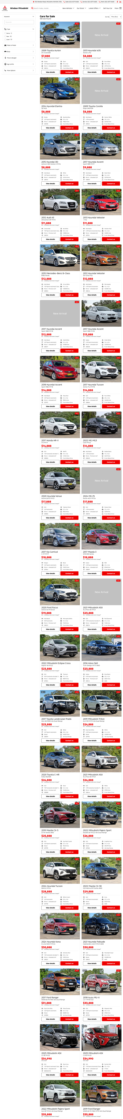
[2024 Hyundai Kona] (60, 926)
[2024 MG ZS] (102, 480)
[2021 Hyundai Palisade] (102, 926)
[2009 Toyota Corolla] (102, 90)
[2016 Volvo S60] (102, 647)
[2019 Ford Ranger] (102, 1093)
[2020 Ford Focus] (60, 592)
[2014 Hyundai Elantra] (60, 90)
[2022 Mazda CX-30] (102, 870)
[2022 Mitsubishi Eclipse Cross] (60, 647)
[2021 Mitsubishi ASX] (102, 592)
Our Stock (80, 8)
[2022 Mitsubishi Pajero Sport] (102, 814)
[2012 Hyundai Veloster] (102, 257)
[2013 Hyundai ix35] (102, 35)
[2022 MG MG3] (102, 425)
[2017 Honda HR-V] (60, 425)
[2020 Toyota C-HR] (60, 759)
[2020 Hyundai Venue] (60, 480)
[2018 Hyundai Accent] (60, 369)
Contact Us (69, 72)
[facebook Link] (117, 2)
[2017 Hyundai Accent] (102, 146)
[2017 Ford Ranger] (60, 982)
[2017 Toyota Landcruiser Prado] (60, 703)
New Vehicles (67, 8)
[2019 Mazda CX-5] (60, 814)
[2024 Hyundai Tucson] (60, 870)
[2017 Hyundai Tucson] (102, 369)
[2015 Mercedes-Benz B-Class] (60, 257)
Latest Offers (93, 8)
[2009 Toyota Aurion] (60, 35)
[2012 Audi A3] (60, 202)
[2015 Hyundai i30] (60, 146)
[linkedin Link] (120, 2)
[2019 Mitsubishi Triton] (102, 703)
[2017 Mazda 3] (102, 536)
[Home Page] (4, 8)
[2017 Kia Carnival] (60, 536)
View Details (50, 72)
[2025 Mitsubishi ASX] (60, 1037)
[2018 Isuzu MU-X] (102, 982)
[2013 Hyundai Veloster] (102, 202)
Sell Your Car (107, 8)
